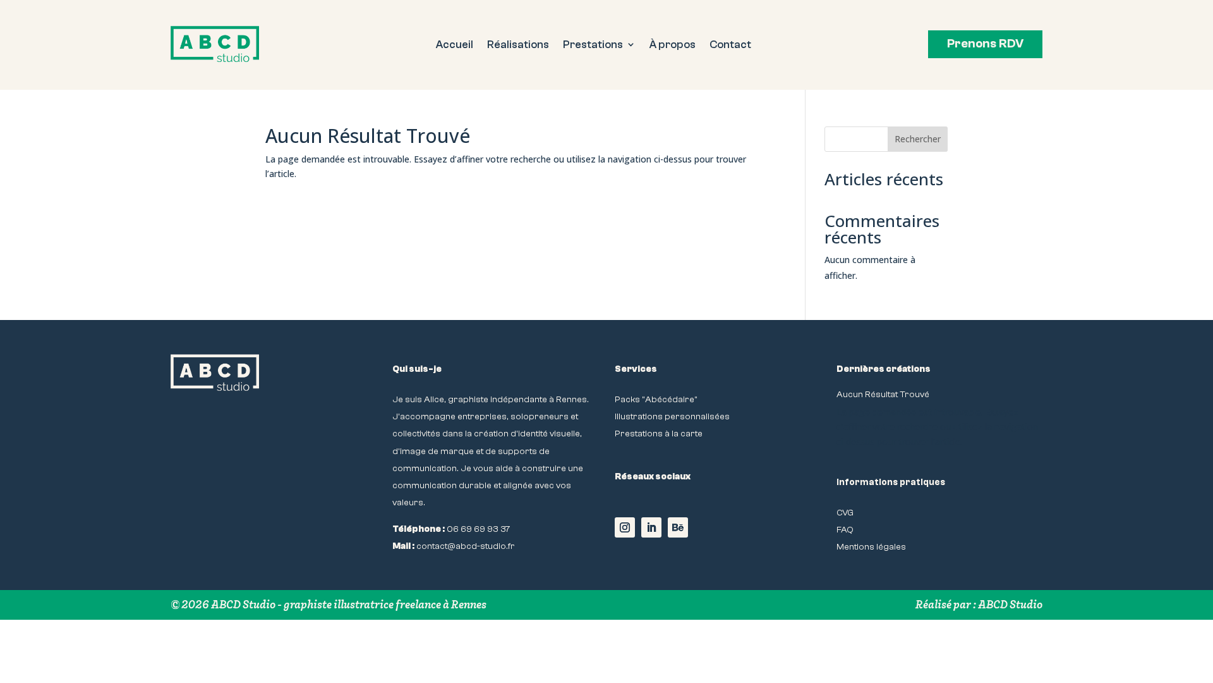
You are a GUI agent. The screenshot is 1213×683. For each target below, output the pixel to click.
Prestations (593, 45)
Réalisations (518, 45)
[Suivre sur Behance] (678, 527)
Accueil (454, 45)
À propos (672, 45)
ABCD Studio (1010, 604)
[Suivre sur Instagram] (625, 527)
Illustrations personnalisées (672, 416)
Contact (730, 45)
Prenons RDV (985, 44)
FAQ (845, 529)
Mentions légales (871, 546)
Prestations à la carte (659, 433)
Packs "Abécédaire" (656, 399)
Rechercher (918, 139)
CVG (845, 512)
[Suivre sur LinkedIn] (651, 527)
